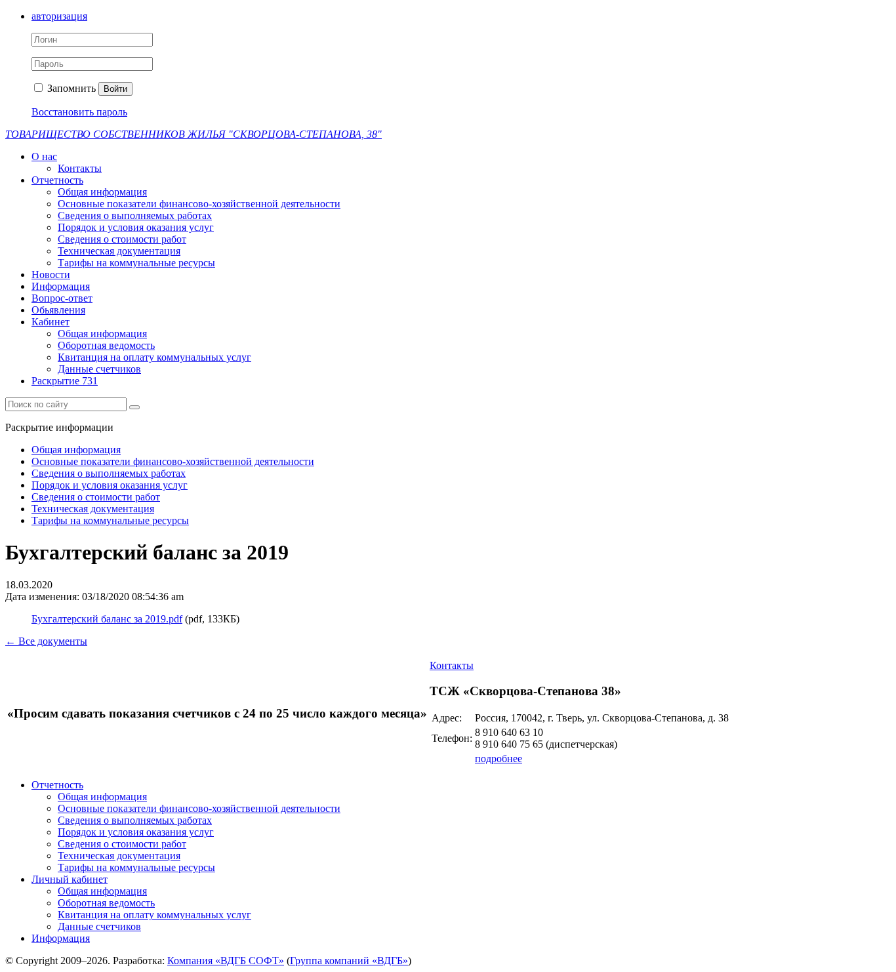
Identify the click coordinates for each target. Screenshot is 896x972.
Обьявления (58, 309)
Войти (115, 89)
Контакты (80, 168)
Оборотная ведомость (106, 345)
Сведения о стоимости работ (122, 239)
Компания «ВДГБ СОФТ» (225, 960)
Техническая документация (119, 250)
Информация (60, 286)
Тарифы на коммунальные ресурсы (136, 262)
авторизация (59, 16)
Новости (50, 274)
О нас (44, 156)
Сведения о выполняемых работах (135, 215)
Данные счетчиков (99, 369)
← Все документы (46, 641)
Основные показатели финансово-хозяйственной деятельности (199, 203)
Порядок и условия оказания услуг (136, 227)
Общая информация (102, 191)
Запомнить (70, 88)
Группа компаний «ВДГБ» (349, 960)
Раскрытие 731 (64, 380)
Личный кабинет (69, 879)
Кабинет (50, 321)
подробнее (498, 758)
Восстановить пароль (79, 111)
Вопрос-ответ (61, 298)
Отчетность (57, 180)
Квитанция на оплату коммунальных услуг (154, 357)
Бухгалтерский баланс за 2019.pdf (106, 618)
